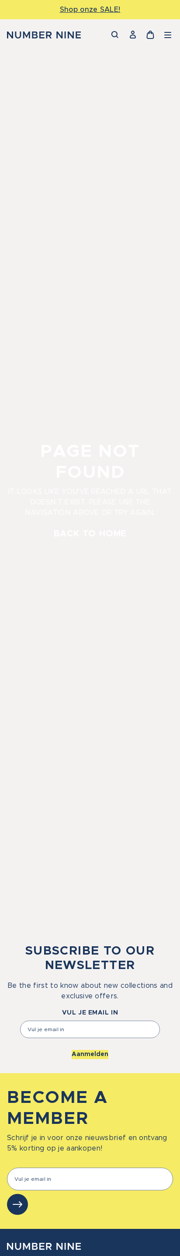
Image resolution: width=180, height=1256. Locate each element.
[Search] (115, 35)
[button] (168, 35)
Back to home (90, 533)
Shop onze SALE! (90, 9)
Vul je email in (90, 1013)
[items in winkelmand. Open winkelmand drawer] (150, 35)
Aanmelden (90, 1054)
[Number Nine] (44, 34)
